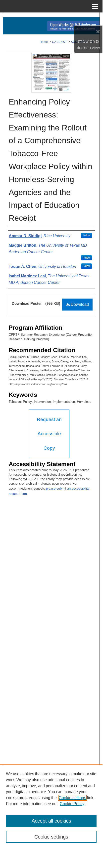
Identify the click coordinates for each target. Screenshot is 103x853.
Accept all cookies (51, 821)
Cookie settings (72, 798)
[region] (51, 806)
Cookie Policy (72, 804)
